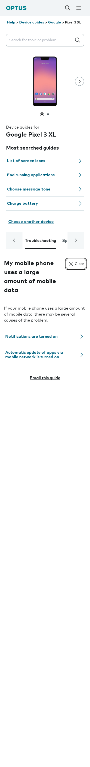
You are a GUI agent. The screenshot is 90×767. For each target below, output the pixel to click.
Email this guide (45, 378)
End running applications (31, 175)
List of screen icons (26, 161)
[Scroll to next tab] (76, 240)
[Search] (68, 8)
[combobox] (40, 40)
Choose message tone (28, 189)
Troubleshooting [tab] (40, 241)
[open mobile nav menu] (79, 8)
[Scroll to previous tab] (14, 240)
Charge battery (22, 203)
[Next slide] (79, 81)
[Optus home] (16, 8)
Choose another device (31, 222)
